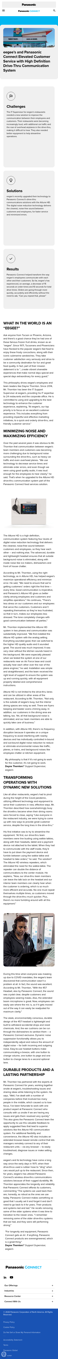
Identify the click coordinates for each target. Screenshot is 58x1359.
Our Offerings (11, 1285)
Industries (9, 1290)
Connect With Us (12, 1301)
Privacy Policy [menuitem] (9, 1322)
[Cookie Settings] (4, 1354)
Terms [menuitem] (5, 1345)
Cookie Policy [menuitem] (9, 1327)
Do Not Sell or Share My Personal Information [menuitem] (21, 1332)
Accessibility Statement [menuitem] (12, 1339)
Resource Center (12, 1296)
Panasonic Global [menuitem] (10, 1350)
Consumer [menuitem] (7, 1355)
